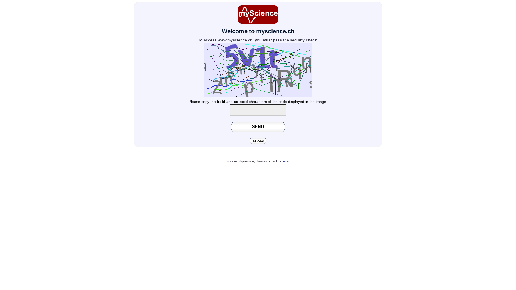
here (285, 161)
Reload (258, 141)
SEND (258, 126)
